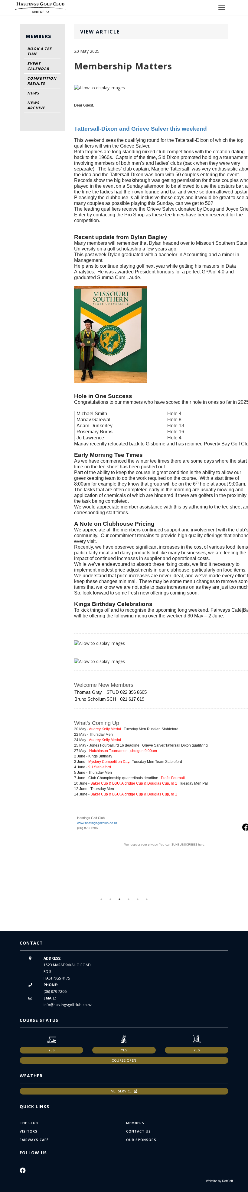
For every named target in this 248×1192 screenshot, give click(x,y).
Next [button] (237, 891)
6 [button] (147, 899)
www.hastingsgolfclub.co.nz (97, 823)
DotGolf (227, 1181)
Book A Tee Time (39, 51)
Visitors (29, 1131)
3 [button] (119, 899)
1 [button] (101, 899)
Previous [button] (11, 891)
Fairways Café (34, 1139)
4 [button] (129, 899)
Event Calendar (38, 66)
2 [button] (110, 899)
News (33, 93)
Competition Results (42, 81)
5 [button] (138, 899)
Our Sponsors (141, 1139)
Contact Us (138, 1131)
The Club (29, 1122)
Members (135, 1122)
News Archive (36, 105)
